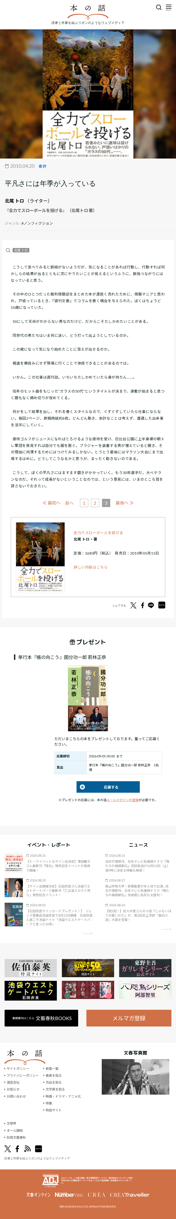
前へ (69, 503)
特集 (49, 1103)
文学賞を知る (55, 1089)
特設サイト (54, 1110)
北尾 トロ (14, 201)
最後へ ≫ (125, 502)
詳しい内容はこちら (91, 567)
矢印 (87, 933)
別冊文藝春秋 (16, 1137)
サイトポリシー (18, 1069)
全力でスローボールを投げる (98, 532)
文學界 (11, 1123)
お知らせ (13, 1089)
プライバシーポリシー (23, 1075)
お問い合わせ (16, 1096)
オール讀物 (15, 1131)
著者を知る (54, 1075)
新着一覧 (52, 1069)
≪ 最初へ (51, 502)
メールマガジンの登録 (123, 800)
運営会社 (13, 1082)
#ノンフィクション (37, 223)
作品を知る (54, 1082)
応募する (97, 787)
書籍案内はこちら (42, 1018)
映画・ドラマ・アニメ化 (63, 1096)
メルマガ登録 (128, 1018)
